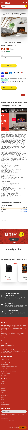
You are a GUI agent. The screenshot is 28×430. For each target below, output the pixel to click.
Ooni (2, 392)
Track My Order (5, 359)
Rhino (2, 399)
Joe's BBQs (16, 427)
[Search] (26, 6)
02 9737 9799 (4, 418)
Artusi (2, 383)
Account (24, 3)
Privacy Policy (4, 364)
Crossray (3, 386)
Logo (8, 3)
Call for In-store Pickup (8, 87)
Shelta (3, 402)
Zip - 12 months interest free (9, 366)
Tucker (3, 381)
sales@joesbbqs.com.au (7, 420)
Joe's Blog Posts (5, 373)
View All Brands (5, 404)
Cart (26, 3)
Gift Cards (4, 375)
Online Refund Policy (6, 362)
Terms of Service (5, 368)
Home (2, 14)
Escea (2, 397)
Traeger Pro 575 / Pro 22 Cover (9, 272)
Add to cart (8, 65)
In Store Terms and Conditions (9, 371)
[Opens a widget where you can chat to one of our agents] (23, 427)
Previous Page (8, 14)
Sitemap (3, 369)
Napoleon (3, 390)
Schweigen (4, 401)
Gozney (3, 388)
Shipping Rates (5, 361)
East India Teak (5, 395)
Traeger (3, 394)
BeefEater (4, 385)
